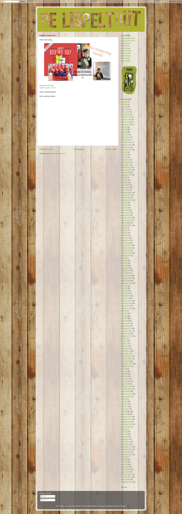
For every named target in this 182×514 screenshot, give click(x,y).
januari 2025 (125, 140)
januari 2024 (125, 165)
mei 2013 (124, 462)
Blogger (123, 506)
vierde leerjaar (126, 56)
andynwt (101, 506)
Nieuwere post (45, 149)
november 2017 (126, 331)
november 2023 (126, 170)
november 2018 (126, 303)
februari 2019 (125, 296)
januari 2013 (125, 472)
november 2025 (126, 119)
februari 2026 (125, 112)
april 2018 (124, 318)
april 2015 (124, 406)
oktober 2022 (125, 197)
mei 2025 (124, 129)
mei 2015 (124, 404)
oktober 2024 (125, 147)
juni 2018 (124, 313)
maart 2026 (125, 109)
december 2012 (126, 474)
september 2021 (126, 225)
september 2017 (126, 336)
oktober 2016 (125, 361)
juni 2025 (124, 127)
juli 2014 (124, 429)
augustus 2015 (126, 396)
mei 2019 (124, 288)
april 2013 (124, 464)
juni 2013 (124, 459)
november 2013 (126, 449)
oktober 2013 (125, 452)
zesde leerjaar (125, 61)
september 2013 (126, 454)
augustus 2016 (126, 366)
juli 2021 (124, 228)
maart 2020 (125, 268)
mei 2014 (124, 434)
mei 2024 (124, 155)
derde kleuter (125, 45)
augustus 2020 (126, 255)
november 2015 (126, 389)
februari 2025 (125, 137)
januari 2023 (125, 190)
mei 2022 (124, 205)
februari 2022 (125, 213)
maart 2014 (125, 439)
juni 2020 (124, 260)
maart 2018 (125, 321)
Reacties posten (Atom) (57, 153)
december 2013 (126, 447)
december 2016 (126, 356)
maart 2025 (125, 134)
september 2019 (126, 283)
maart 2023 (125, 185)
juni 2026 (124, 102)
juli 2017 (124, 338)
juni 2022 (124, 202)
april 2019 (124, 291)
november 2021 (126, 220)
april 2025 (124, 132)
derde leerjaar (125, 53)
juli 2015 (124, 399)
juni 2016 (124, 371)
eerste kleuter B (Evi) (128, 41)
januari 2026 (125, 114)
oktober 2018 (125, 306)
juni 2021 (124, 230)
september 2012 (126, 482)
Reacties (45, 500)
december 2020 (126, 245)
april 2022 (124, 207)
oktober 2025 (125, 122)
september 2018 (126, 308)
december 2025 (126, 117)
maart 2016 (125, 379)
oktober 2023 (125, 172)
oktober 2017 (125, 333)
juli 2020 (124, 258)
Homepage (79, 149)
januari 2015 (125, 414)
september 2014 (126, 424)
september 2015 (126, 394)
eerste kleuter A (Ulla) (128, 38)
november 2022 (126, 195)
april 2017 (124, 346)
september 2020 (126, 253)
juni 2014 (124, 431)
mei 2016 (124, 374)
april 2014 (124, 437)
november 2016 (126, 358)
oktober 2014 (125, 421)
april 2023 (124, 182)
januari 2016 (125, 384)
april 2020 (124, 265)
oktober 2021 (125, 223)
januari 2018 (125, 326)
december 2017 (126, 328)
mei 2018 (124, 316)
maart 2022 (125, 210)
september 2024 (126, 150)
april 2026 (124, 107)
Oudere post (110, 149)
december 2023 (126, 167)
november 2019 (126, 278)
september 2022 (126, 200)
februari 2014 (125, 442)
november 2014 (126, 419)
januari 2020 (125, 273)
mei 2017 (124, 343)
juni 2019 (124, 286)
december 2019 (126, 275)
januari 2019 (125, 298)
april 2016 (124, 376)
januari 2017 (125, 353)
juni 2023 (124, 177)
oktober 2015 (125, 391)
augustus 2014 (126, 427)
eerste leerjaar (126, 48)
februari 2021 (125, 240)
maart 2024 (125, 160)
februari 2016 (125, 381)
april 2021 (124, 235)
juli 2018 (124, 311)
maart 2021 (125, 238)
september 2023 (126, 175)
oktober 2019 (125, 280)
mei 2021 (124, 233)
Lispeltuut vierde (50, 88)
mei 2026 (124, 104)
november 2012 (126, 477)
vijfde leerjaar (125, 58)
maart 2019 (125, 293)
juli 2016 (124, 369)
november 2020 (126, 248)
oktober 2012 (125, 479)
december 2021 (126, 218)
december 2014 (126, 416)
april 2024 (124, 157)
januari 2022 (125, 215)
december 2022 (126, 192)
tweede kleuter (126, 43)
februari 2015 (125, 411)
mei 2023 (124, 180)
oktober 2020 (125, 250)
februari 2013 (125, 469)
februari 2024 (125, 162)
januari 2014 (125, 444)
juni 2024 (124, 152)
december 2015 (126, 386)
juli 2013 (124, 457)
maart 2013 (125, 467)
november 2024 (126, 145)
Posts (44, 496)
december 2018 (126, 301)
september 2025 (126, 124)
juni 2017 (124, 341)
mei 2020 (124, 263)
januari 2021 (125, 243)
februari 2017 (125, 351)
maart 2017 (125, 349)
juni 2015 (124, 401)
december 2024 (126, 142)
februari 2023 (125, 187)
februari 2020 (125, 270)
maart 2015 (125, 409)
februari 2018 (125, 323)
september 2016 (126, 364)
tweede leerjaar (126, 51)
